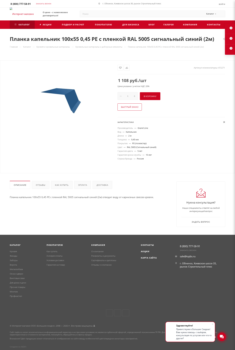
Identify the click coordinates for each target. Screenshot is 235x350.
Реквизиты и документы (103, 255)
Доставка (102, 185)
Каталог (15, 245)
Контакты (147, 245)
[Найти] (221, 14)
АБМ (23, 346)
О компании (97, 251)
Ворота (13, 264)
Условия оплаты (55, 255)
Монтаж (14, 291)
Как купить (62, 185)
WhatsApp (125, 312)
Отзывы (40, 185)
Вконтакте (109, 312)
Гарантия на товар (56, 264)
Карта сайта (149, 257)
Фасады (13, 255)
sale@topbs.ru (188, 256)
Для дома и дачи (18, 282)
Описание (20, 185)
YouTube (117, 312)
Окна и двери (16, 273)
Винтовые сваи (17, 278)
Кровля (13, 251)
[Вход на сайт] (94, 325)
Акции (145, 251)
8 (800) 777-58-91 (21, 3)
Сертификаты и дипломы (103, 260)
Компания (98, 245)
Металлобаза (16, 269)
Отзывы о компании (101, 264)
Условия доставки (55, 260)
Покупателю (55, 245)
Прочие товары (17, 287)
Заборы (14, 260)
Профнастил (16, 296)
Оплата (82, 185)
